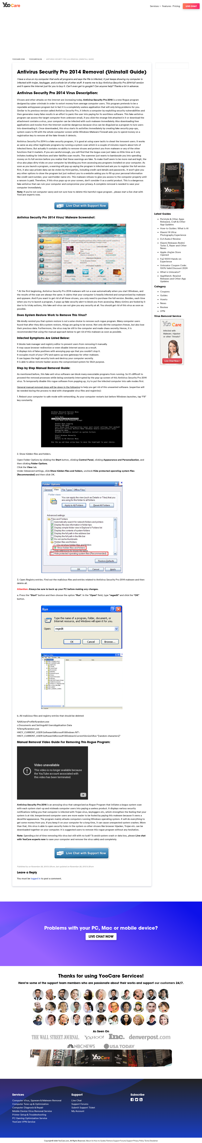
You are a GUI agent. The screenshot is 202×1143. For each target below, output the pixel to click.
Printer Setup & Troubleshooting (29, 1114)
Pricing (176, 6)
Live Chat (191, 6)
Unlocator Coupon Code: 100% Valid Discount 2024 (174, 266)
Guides (164, 295)
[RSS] (141, 1099)
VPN (162, 311)
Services (154, 6)
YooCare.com (18, 59)
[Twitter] (137, 1099)
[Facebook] (132, 1099)
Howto (163, 299)
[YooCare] (11, 6)
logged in (36, 878)
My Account (77, 1111)
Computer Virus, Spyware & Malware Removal (36, 1100)
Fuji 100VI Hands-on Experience (170, 260)
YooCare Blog (35, 59)
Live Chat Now (101, 936)
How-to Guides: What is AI (174, 228)
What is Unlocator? (170, 271)
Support (129, 1140)
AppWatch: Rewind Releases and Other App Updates (173, 278)
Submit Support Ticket (83, 1107)
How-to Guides (100, 1140)
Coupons (165, 291)
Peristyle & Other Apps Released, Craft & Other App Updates (172, 222)
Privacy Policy (138, 1140)
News (163, 303)
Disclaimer (154, 1140)
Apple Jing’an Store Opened (170, 253)
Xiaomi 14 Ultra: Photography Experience (173, 233)
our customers (165, 983)
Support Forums (79, 1103)
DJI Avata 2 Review (170, 238)
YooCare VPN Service (23, 1121)
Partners (109, 1140)
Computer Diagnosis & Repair (27, 1107)
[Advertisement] (101, 33)
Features (166, 6)
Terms (146, 1140)
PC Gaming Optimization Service (29, 1118)
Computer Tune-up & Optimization (30, 1103)
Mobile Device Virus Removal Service (32, 1111)
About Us (89, 1140)
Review (164, 307)
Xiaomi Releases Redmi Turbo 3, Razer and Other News (173, 245)
